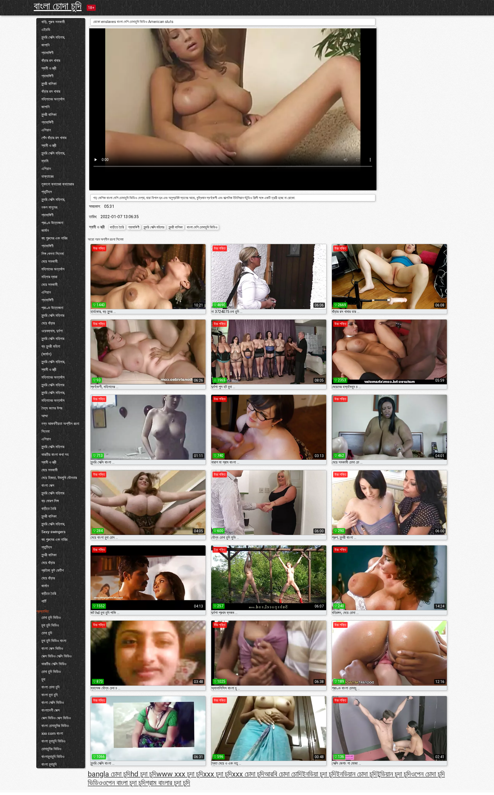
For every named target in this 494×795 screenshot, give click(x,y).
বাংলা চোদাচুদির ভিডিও (55, 725)
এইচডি (45, 29)
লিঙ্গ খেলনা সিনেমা (52, 253)
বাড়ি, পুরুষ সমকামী (53, 22)
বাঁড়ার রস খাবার (50, 60)
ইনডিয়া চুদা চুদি (319, 774)
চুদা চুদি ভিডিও (50, 625)
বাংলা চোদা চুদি (58, 6)
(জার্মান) (46, 354)
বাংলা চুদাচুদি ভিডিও (53, 741)
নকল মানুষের (49, 207)
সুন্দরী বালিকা (49, 83)
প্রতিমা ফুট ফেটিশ (52, 570)
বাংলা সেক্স (47, 485)
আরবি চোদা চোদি (283, 774)
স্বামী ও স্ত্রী (48, 68)
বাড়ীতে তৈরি (48, 508)
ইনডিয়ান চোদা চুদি (356, 774)
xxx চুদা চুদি (217, 774)
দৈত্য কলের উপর (51, 408)
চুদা (43, 679)
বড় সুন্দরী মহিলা (50, 346)
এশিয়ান (46, 130)
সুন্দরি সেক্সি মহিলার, (53, 37)
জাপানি (45, 45)
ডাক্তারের (47, 176)
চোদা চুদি (46, 633)
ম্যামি (44, 161)
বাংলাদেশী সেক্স (50, 710)
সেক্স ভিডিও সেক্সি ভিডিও (56, 656)
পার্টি (43, 601)
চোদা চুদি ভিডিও (51, 617)
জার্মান (45, 230)
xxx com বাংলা (52, 733)
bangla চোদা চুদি (109, 774)
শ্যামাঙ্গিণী (47, 52)
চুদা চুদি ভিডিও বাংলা (53, 640)
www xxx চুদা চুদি (179, 774)
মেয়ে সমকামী (49, 261)
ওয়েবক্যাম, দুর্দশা (52, 331)
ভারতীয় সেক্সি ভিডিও (53, 664)
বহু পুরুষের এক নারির (54, 238)
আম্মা (44, 416)
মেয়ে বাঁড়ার (48, 323)
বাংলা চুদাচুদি (49, 764)
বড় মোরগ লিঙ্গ (50, 501)
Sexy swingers (53, 531)
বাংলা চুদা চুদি (49, 695)
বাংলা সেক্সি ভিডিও (52, 702)
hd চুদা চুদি (143, 774)
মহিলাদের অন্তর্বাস (53, 99)
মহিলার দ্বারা (49, 277)
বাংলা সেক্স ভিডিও (52, 648)
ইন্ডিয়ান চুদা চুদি (394, 774)
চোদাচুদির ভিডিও (51, 749)
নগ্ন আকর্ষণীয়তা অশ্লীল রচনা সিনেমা (60, 427)
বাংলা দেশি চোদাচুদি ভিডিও (202, 227)
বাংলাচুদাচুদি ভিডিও (52, 756)
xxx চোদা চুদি (248, 774)
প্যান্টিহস (46, 192)
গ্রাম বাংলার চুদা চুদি (168, 783)
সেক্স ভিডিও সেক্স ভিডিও (56, 718)
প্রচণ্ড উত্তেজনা (52, 222)
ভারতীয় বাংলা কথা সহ (55, 454)
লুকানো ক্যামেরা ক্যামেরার (57, 184)
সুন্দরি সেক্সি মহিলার (52, 315)
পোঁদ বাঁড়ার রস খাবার (53, 137)
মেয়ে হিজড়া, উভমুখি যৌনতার (59, 477)
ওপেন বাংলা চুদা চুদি (124, 783)
